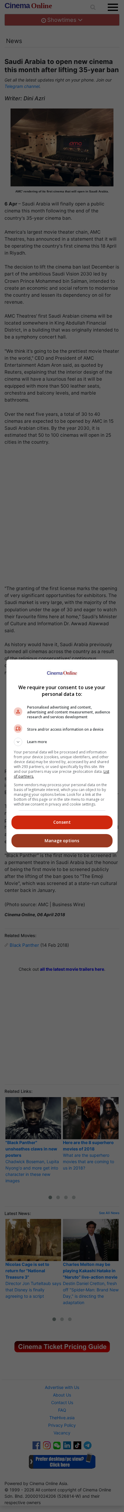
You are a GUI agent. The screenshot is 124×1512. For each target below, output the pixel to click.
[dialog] (62, 756)
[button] (62, 742)
